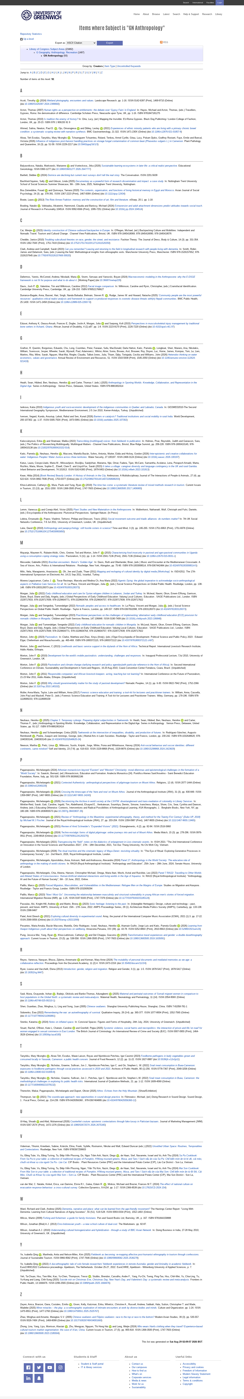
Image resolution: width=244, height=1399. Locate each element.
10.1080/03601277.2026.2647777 (73, 169)
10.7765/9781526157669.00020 (54, 255)
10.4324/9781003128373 (66, 587)
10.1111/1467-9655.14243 (77, 795)
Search (186, 3)
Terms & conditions (193, 1380)
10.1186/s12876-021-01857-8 (166, 131)
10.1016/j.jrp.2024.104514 (128, 209)
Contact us (137, 1363)
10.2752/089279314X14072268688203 (99, 479)
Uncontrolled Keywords (129, 66)
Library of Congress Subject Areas (47, 49)
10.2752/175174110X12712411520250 (90, 243)
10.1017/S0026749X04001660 (86, 1320)
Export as (60, 43)
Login (219, 3)
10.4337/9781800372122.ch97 (137, 640)
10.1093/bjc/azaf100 (49, 1034)
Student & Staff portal (92, 1363)
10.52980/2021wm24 (189, 929)
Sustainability (139, 1387)
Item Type (110, 66)
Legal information (191, 1377)
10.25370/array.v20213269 (64, 919)
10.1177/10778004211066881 (39, 1016)
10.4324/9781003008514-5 (182, 565)
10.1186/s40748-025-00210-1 (39, 1000)
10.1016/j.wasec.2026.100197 (163, 457)
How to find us (139, 1370)
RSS (165, 42)
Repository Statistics (31, 34)
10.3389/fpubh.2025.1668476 (94, 1283)
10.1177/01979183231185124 (134, 898)
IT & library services (91, 1367)
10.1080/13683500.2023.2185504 (42, 1333)
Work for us (138, 1384)
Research (207, 14)
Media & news (139, 1380)
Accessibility (189, 1363)
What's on (137, 1374)
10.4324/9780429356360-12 (121, 1100)
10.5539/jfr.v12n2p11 (168, 1059)
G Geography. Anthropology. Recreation (56, 52)
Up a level (28, 39)
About (146, 14)
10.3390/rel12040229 (35, 785)
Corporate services (141, 1377)
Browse (156, 14)
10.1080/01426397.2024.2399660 (42, 104)
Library (218, 14)
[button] (110, 43)
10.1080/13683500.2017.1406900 (124, 488)
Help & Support (191, 14)
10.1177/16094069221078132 (40, 1084)
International (198, 3)
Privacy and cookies (193, 1367)
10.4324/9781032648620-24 (66, 739)
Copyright (188, 1384)
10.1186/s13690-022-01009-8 (39, 1072)
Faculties (210, 3)
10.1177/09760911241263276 (73, 835)
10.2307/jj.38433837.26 (70, 811)
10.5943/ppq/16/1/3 (88, 144)
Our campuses (139, 1367)
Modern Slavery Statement (196, 1374)
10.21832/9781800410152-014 (53, 447)
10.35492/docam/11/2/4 (133, 963)
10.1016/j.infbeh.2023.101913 (133, 469)
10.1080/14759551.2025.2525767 (81, 1311)
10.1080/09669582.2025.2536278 (121, 1258)
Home (137, 14)
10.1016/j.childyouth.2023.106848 (143, 618)
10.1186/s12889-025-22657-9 (75, 302)
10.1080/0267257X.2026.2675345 (88, 1125)
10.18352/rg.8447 (34, 972)
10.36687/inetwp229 (110, 280)
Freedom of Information (195, 1370)
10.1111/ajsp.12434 (115, 193)
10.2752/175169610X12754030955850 (44, 531)
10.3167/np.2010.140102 (46, 686)
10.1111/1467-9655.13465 (181, 820)
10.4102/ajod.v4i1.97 (163, 326)
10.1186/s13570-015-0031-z (161, 556)
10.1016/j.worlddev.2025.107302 (110, 419)
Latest (166, 14)
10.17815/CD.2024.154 (154, 1187)
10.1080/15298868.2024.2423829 (157, 748)
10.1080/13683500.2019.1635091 (147, 938)
